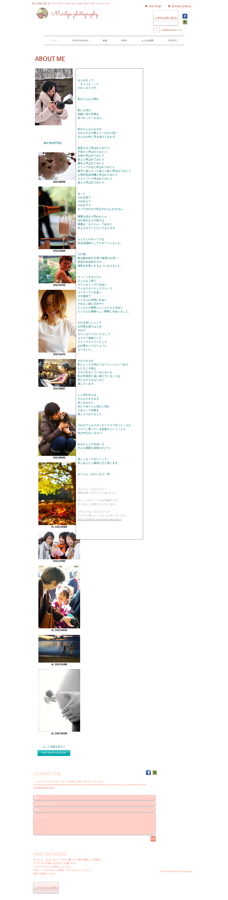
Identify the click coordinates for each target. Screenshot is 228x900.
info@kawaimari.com (43, 787)
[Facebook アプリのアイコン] (148, 772)
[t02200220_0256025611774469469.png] (184, 22)
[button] (153, 6)
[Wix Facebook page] (184, 16)
